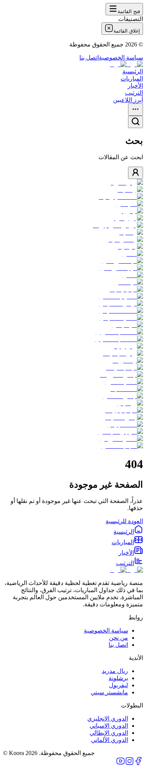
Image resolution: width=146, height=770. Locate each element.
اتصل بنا (89, 57)
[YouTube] (120, 763)
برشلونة (118, 678)
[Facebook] (138, 763)
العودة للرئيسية (124, 521)
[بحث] (135, 122)
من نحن (118, 637)
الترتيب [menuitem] (134, 93)
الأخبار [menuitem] (135, 85)
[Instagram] (129, 763)
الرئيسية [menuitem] (132, 71)
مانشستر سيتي (109, 692)
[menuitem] (128, 531)
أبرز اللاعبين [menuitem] (128, 100)
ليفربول (118, 685)
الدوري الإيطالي (108, 733)
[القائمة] (135, 109)
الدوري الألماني (109, 740)
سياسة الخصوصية (121, 57)
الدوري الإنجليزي (107, 718)
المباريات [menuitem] (132, 78)
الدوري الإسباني (108, 725)
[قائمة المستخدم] (135, 173)
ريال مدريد (115, 671)
